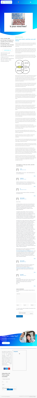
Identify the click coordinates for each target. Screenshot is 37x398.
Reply (35, 186)
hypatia (9, 59)
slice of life (6, 57)
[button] (31, 2)
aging (6, 55)
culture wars (10, 55)
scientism (3, 61)
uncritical (7, 61)
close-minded (5, 58)
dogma (9, 58)
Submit (10, 389)
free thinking (5, 59)
